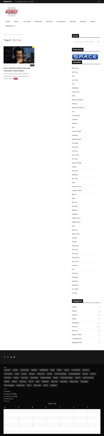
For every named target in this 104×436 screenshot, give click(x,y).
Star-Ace (75, 230)
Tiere (29, 385)
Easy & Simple (76, 131)
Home (7, 21)
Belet (73, 96)
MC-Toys (75, 171)
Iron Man (24, 378)
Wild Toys (75, 273)
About (16, 21)
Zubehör (53, 385)
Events (24, 374)
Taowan (74, 238)
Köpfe (56, 378)
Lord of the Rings (66, 378)
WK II (46, 385)
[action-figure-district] (13, 11)
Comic (66, 370)
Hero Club (75, 155)
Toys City (75, 253)
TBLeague (84, 381)
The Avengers (9, 385)
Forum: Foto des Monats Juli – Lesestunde (29, 1)
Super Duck (76, 234)
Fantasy (31, 374)
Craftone (75, 119)
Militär (7, 381)
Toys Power (75, 257)
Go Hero (75, 151)
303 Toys (75, 72)
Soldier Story (76, 222)
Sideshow (75, 214)
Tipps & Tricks (76, 334)
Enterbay (75, 135)
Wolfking (75, 277)
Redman (74, 210)
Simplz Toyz (76, 218)
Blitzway (74, 104)
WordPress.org (8, 399)
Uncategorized (77, 338)
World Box (75, 285)
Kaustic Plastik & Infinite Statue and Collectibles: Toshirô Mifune (17, 69)
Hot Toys (75, 159)
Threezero (75, 246)
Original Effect (77, 190)
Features (27, 21)
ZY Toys (74, 293)
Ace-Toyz (75, 80)
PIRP (73, 198)
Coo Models (76, 115)
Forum (92, 21)
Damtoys (75, 123)
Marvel (77, 378)
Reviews (49, 21)
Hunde (16, 378)
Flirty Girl (75, 147)
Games (85, 374)
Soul (73, 226)
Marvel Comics (88, 378)
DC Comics (8, 374)
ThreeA (74, 242)
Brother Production (78, 108)
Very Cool (75, 261)
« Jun (6, 432)
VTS (73, 269)
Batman (34, 370)
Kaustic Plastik (76, 163)
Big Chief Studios (77, 100)
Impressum (9, 26)
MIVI (73, 182)
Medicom (75, 175)
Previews (38, 21)
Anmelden (7, 391)
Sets (37, 381)
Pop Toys (75, 206)
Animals (7, 370)
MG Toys (75, 179)
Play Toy (74, 202)
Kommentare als (10, 396)
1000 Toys (75, 68)
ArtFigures (75, 88)
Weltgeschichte (77, 342)
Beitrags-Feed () (10, 394)
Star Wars (64, 381)
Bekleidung (44, 370)
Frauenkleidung (74, 374)
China (59, 370)
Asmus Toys (76, 92)
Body (52, 370)
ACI (73, 84)
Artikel (74, 307)
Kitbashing (61, 21)
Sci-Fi (31, 381)
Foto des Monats (60, 374)
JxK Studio (34, 378)
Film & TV (41, 374)
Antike (15, 370)
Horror (93, 374)
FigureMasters (76, 139)
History (73, 21)
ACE (73, 76)
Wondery (75, 281)
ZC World (75, 289)
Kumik (74, 167)
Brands (83, 21)
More (15, 78)
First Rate (75, 143)
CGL (73, 111)
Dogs (16, 374)
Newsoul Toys (76, 186)
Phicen (74, 194)
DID (73, 127)
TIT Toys (75, 250)
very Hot (75, 265)
